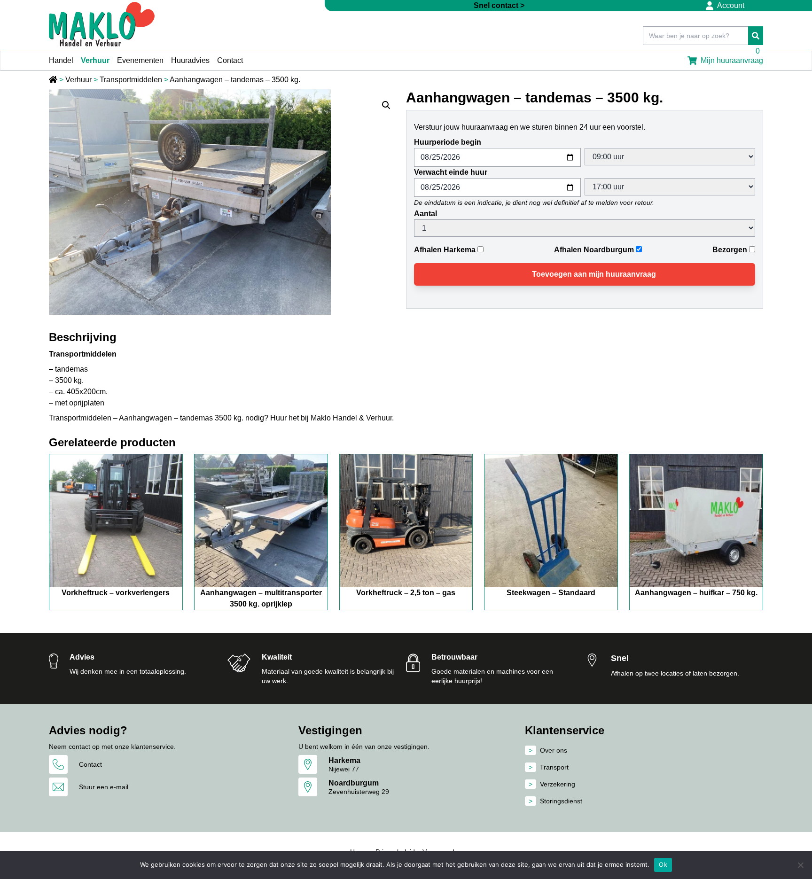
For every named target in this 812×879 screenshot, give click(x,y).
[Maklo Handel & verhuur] (102, 24)
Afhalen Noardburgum (594, 250)
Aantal (425, 214)
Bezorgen (729, 250)
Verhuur (95, 60)
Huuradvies (190, 60)
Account (730, 5)
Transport (554, 767)
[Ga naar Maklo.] (54, 80)
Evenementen (140, 60)
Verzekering (557, 784)
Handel (61, 60)
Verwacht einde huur (450, 172)
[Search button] (755, 35)
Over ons (553, 750)
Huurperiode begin (447, 142)
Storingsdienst (561, 801)
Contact (230, 60)
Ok (663, 864)
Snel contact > (499, 5)
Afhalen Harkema (445, 250)
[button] (386, 105)
